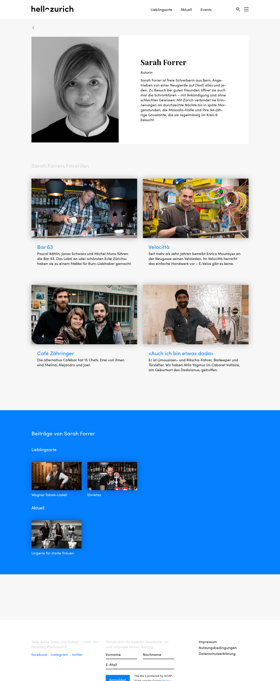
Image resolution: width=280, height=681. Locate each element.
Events (206, 9)
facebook (39, 654)
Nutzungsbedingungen (218, 647)
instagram (60, 654)
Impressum (208, 641)
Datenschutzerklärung (217, 653)
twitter (77, 654)
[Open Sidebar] (246, 9)
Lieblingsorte (161, 9)
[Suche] (238, 9)
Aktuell (186, 9)
